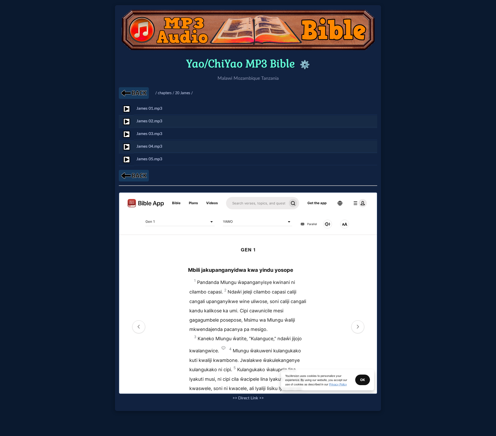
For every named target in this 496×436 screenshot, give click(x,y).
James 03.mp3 (149, 134)
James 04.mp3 (149, 146)
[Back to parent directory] (134, 93)
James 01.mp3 (149, 108)
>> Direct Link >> (248, 398)
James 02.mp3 (149, 121)
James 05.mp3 (149, 159)
